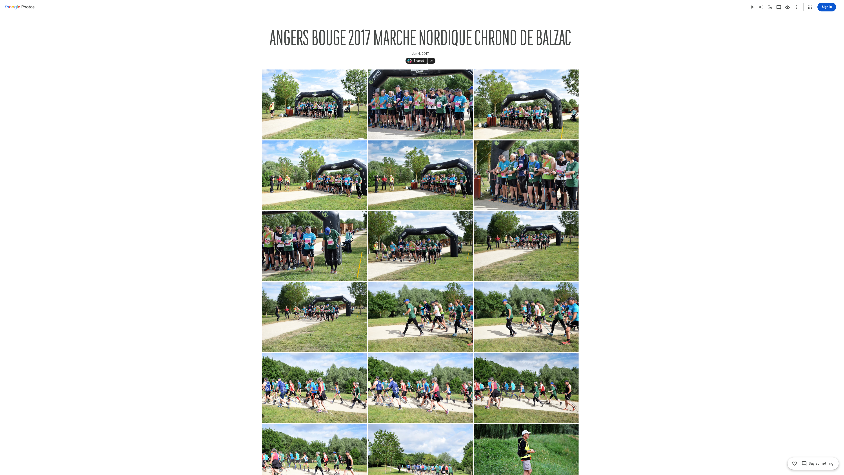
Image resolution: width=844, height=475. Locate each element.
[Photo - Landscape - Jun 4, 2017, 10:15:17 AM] (314, 388)
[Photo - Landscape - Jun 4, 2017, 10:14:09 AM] (314, 104)
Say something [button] (821, 463)
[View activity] (778, 7)
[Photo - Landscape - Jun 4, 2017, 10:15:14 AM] (420, 317)
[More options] (796, 7)
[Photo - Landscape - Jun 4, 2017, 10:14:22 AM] (526, 104)
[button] (810, 7)
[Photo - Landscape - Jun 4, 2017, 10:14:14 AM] (420, 104)
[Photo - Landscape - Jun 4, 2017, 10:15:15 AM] (526, 317)
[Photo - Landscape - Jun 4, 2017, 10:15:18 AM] (526, 388)
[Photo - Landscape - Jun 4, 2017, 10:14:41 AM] (526, 175)
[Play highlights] (752, 7)
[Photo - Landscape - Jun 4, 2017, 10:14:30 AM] (314, 175)
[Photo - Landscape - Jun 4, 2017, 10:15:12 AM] (420, 246)
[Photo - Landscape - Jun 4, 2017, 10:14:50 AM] (314, 246)
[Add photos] (770, 7)
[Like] (794, 463)
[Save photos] (787, 7)
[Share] (761, 7)
